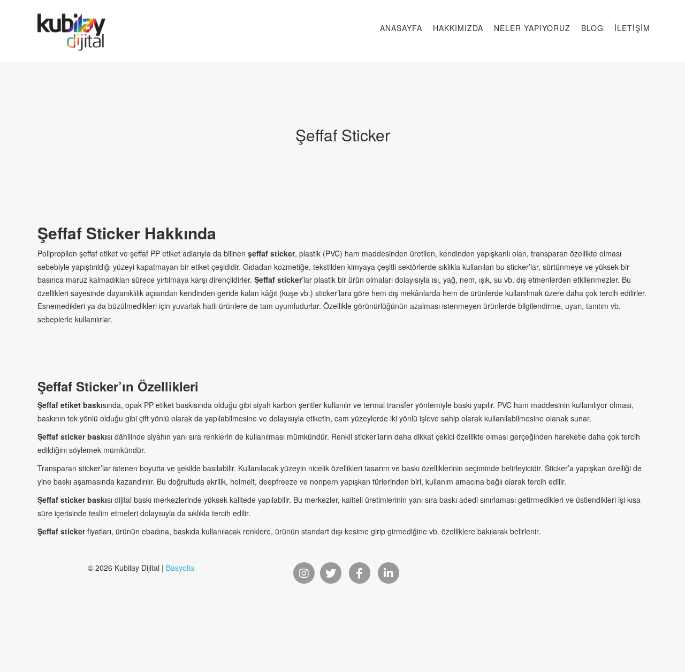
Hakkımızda (458, 27)
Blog (592, 27)
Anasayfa (401, 27)
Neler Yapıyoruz (532, 27)
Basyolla (180, 567)
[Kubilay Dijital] (71, 21)
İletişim (632, 27)
